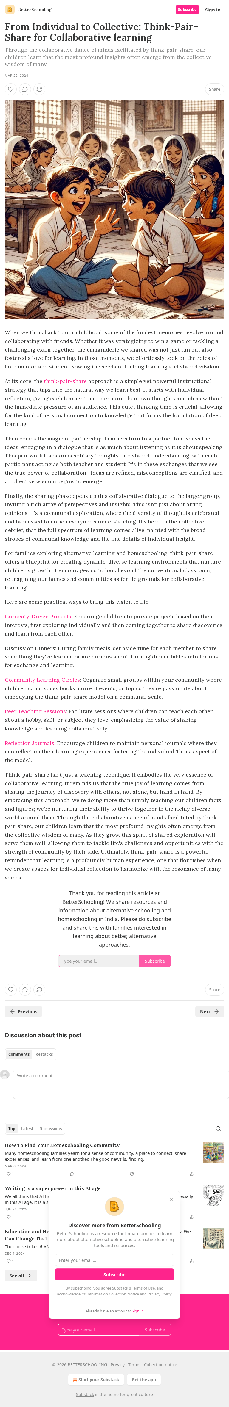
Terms (134, 1364)
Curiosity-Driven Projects (38, 616)
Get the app (144, 1379)
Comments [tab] (19, 1054)
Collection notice (160, 1364)
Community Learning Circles (42, 679)
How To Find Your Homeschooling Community (62, 1145)
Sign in (213, 9)
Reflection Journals (29, 743)
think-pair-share (65, 381)
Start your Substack (98, 1379)
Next (205, 1011)
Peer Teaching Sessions (35, 711)
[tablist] (30, 1054)
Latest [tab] (27, 1128)
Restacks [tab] (44, 1054)
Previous (27, 1011)
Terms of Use (143, 1288)
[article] (114, 1159)
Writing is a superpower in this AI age (53, 1188)
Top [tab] (11, 1128)
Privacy (118, 1364)
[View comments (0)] (25, 89)
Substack (85, 1394)
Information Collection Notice (112, 1294)
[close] (172, 1199)
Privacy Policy (159, 1294)
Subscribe (187, 9)
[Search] (218, 1129)
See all (17, 1276)
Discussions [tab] (50, 1128)
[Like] (11, 89)
